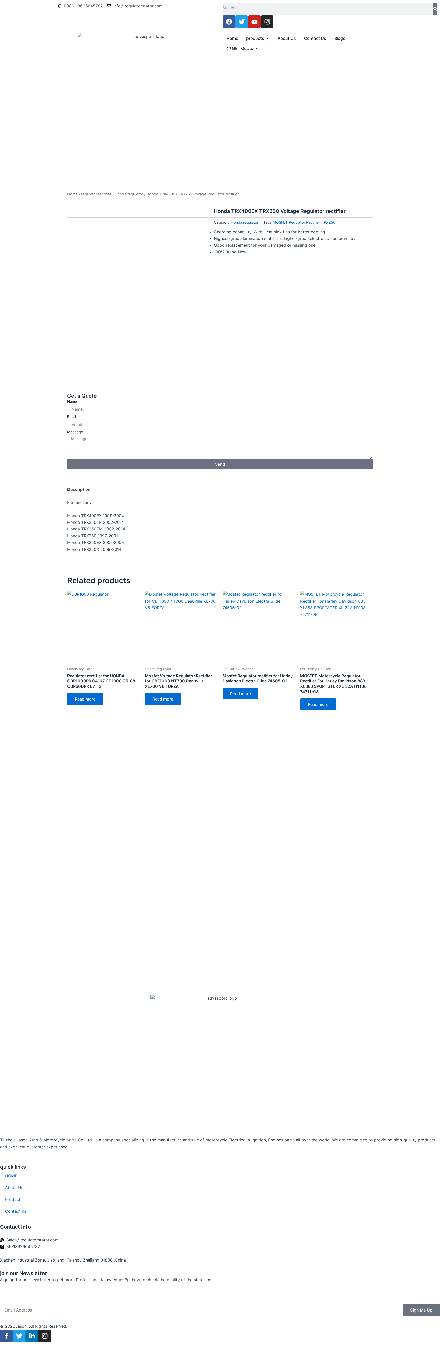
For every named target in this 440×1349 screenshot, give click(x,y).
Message (75, 432)
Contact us (15, 1211)
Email (71, 416)
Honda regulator (129, 194)
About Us (14, 1187)
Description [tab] (78, 489)
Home (72, 194)
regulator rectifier (96, 194)
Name (72, 401)
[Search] (435, 9)
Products (13, 1199)
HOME (11, 1175)
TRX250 (328, 222)
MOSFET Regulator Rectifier (296, 222)
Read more (85, 699)
